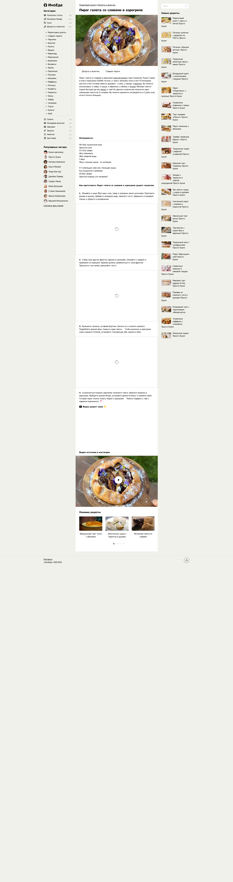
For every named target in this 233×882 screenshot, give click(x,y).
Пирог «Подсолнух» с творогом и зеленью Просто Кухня (173, 92)
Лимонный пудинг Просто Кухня (181, 334)
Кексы (50, 96)
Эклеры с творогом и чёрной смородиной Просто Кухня (173, 179)
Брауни (51, 50)
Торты (51, 106)
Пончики (52, 75)
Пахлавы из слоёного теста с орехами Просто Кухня (174, 296)
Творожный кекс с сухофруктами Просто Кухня (181, 245)
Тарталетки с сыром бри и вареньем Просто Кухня (174, 232)
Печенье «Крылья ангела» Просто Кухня (181, 50)
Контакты (48, 559)
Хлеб (50, 113)
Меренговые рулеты (57, 32)
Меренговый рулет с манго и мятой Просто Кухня (174, 22)
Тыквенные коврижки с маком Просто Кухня (181, 105)
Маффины (52, 82)
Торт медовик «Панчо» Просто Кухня (180, 117)
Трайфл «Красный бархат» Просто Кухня (181, 139)
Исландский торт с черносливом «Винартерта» (181, 309)
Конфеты (52, 89)
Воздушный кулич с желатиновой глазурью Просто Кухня (175, 77)
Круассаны (52, 61)
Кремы (51, 68)
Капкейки (52, 78)
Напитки (50, 134)
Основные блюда (54, 19)
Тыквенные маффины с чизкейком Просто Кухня (172, 323)
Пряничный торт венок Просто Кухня (180, 218)
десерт (103, 89)
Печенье (52, 85)
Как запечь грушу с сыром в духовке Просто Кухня (181, 192)
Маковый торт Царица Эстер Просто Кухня (179, 283)
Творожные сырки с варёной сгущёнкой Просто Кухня (175, 153)
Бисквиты (52, 64)
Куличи (51, 110)
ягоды (132, 86)
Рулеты (51, 46)
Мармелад (52, 53)
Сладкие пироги (113, 71)
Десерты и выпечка (90, 71)
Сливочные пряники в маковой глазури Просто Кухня (174, 270)
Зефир (51, 99)
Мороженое (53, 57)
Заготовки (51, 138)
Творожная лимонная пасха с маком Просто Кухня (174, 63)
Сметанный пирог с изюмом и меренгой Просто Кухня (175, 205)
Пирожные (53, 71)
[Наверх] (186, 560)
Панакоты (52, 92)
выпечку (138, 84)
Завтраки (51, 127)
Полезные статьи (54, 15)
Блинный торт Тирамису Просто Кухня (180, 166)
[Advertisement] (117, 117)
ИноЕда (55, 5)
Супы (49, 23)
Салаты (50, 119)
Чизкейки (52, 103)
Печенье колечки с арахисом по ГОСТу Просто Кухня (174, 37)
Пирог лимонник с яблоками (181, 127)
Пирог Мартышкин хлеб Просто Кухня (181, 257)
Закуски (50, 130)
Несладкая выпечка (55, 123)
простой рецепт (120, 78)
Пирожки (52, 39)
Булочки (51, 43)
